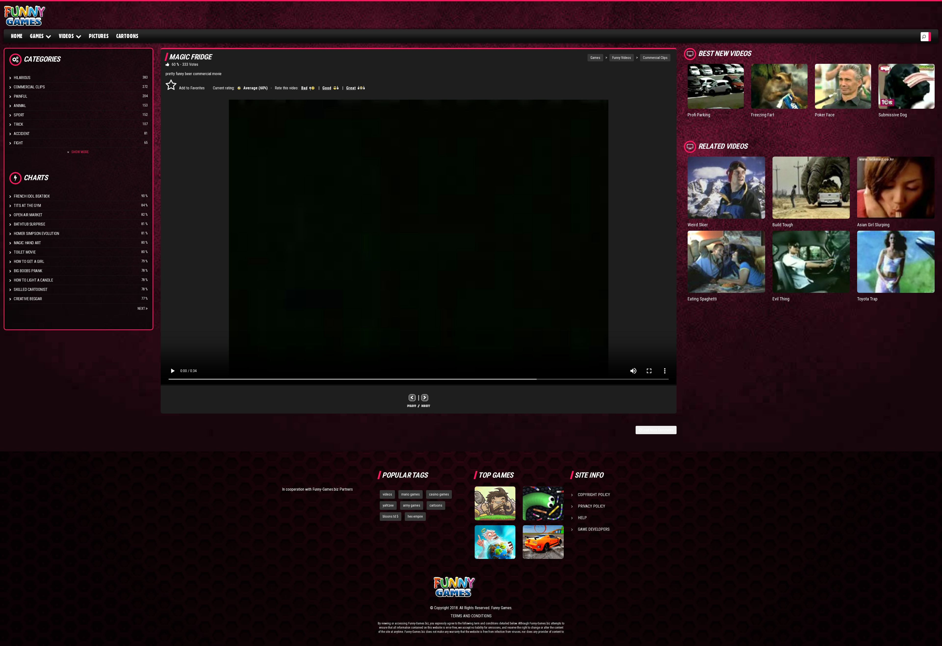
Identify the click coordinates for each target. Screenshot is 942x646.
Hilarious (22, 77)
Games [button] (37, 36)
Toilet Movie (24, 252)
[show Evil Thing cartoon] (811, 262)
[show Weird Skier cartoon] (726, 187)
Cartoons (127, 36)
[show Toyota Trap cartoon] (896, 262)
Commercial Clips (29, 87)
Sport (19, 115)
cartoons (436, 505)
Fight (18, 143)
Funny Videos (621, 58)
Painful (20, 96)
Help (582, 517)
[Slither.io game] (543, 503)
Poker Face (825, 114)
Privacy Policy (591, 506)
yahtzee (388, 505)
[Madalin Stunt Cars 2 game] (543, 542)
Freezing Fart (762, 114)
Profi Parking (699, 114)
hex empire (415, 516)
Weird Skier (698, 224)
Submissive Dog (892, 114)
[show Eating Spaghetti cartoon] (726, 262)
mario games (410, 494)
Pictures (99, 36)
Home (17, 36)
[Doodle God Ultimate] (495, 542)
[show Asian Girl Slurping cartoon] (896, 187)
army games (411, 505)
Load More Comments (657, 430)
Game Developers (594, 529)
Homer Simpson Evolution (36, 233)
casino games (439, 494)
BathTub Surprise (29, 224)
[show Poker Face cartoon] (843, 86)
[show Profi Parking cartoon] (716, 86)
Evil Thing (780, 298)
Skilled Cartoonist (31, 289)
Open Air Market (28, 215)
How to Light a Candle (33, 280)
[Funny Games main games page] (546, 587)
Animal (20, 105)
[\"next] (424, 397)
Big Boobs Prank (28, 271)
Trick (18, 124)
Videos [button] (66, 36)
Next (142, 308)
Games (595, 58)
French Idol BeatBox (32, 196)
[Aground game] (495, 503)
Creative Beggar (28, 298)
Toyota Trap (867, 298)
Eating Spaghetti (702, 298)
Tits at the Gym (27, 205)
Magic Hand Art (27, 243)
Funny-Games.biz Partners (333, 489)
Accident (22, 133)
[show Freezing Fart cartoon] (779, 86)
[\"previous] (412, 397)
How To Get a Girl (29, 261)
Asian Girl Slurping (873, 224)
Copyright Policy (594, 494)
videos (387, 494)
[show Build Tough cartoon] (811, 187)
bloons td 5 (390, 516)
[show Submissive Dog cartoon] (906, 86)
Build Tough (782, 224)
